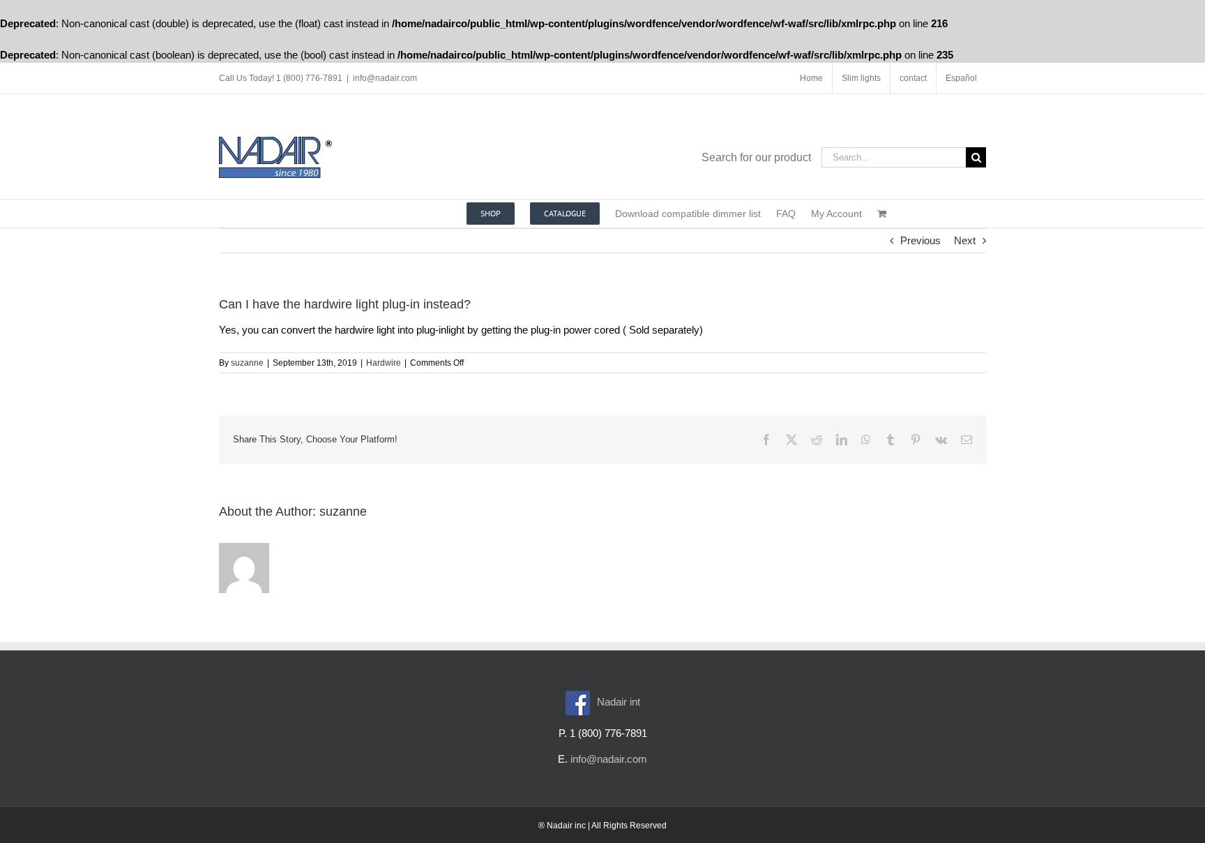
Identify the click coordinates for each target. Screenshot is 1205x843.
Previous (920, 240)
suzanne (247, 363)
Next (965, 240)
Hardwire (383, 363)
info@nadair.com (385, 78)
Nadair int (618, 702)
